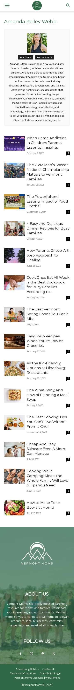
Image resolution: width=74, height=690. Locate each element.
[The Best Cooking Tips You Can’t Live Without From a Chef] (14, 422)
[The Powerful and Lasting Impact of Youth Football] (14, 201)
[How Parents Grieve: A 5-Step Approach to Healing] (14, 255)
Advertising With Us (27, 669)
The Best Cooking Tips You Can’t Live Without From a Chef (47, 422)
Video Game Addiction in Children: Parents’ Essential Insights (47, 142)
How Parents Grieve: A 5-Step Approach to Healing (48, 255)
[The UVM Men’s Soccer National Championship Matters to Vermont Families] (14, 170)
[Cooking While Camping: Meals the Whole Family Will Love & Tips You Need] (14, 476)
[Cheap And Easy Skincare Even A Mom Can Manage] (14, 449)
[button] (7, 5)
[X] (54, 654)
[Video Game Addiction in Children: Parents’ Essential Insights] (14, 143)
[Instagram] (31, 654)
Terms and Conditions (23, 673)
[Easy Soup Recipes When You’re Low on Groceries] (14, 341)
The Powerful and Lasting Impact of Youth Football (48, 201)
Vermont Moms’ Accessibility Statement (37, 678)
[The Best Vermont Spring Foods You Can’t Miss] (14, 314)
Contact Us (48, 669)
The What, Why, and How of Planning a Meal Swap (48, 395)
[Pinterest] (42, 654)
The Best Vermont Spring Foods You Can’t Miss (47, 314)
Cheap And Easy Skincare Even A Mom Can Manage (46, 449)
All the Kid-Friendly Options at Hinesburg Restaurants (46, 368)
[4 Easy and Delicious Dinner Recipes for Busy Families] (14, 228)
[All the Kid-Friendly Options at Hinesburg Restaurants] (14, 368)
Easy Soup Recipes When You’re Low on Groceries (45, 341)
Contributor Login (50, 673)
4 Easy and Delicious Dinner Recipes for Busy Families (48, 228)
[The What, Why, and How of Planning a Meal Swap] (14, 395)
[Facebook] (20, 654)
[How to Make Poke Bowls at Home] (14, 507)
